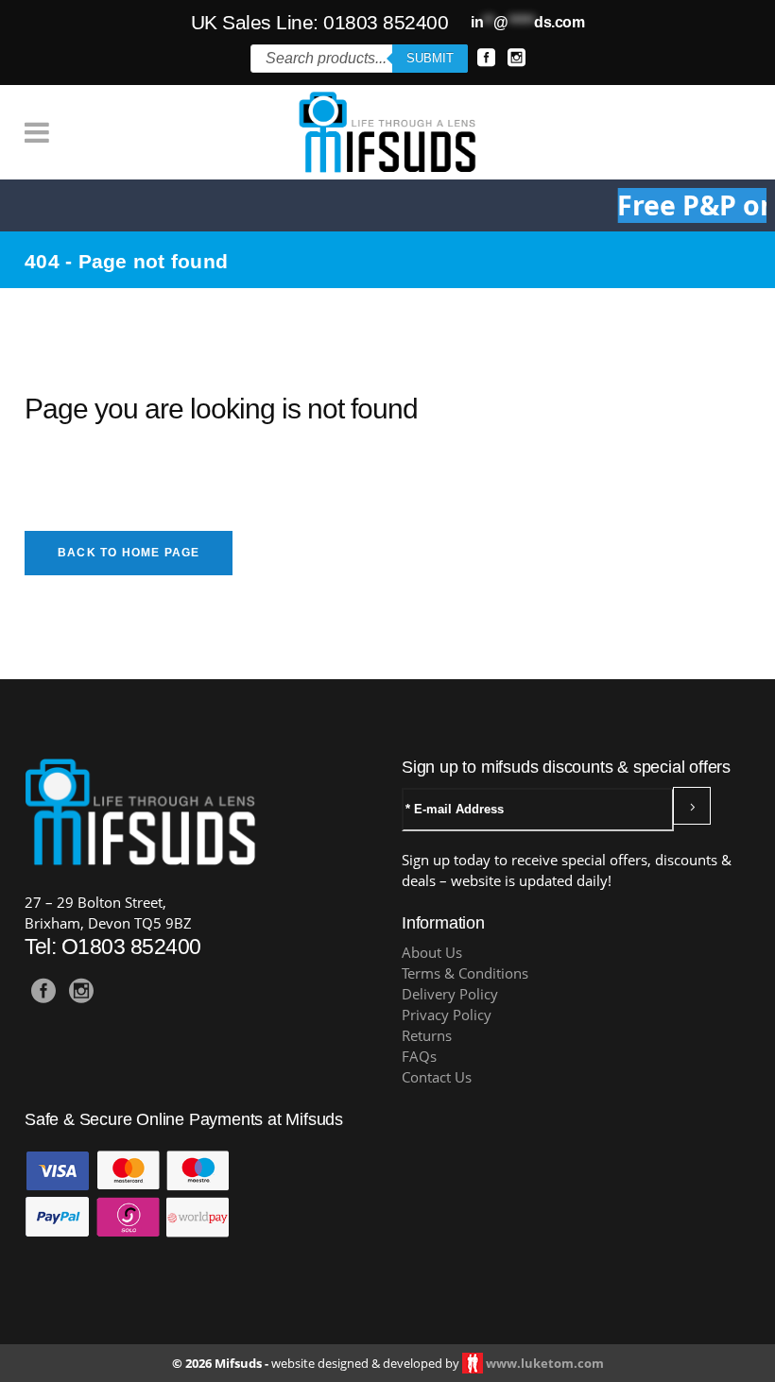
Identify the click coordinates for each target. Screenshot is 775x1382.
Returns (427, 1036)
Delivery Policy (450, 994)
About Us (432, 953)
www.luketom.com (545, 1363)
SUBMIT (430, 58)
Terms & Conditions (465, 973)
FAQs (419, 1057)
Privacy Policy (446, 1015)
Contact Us (437, 1077)
